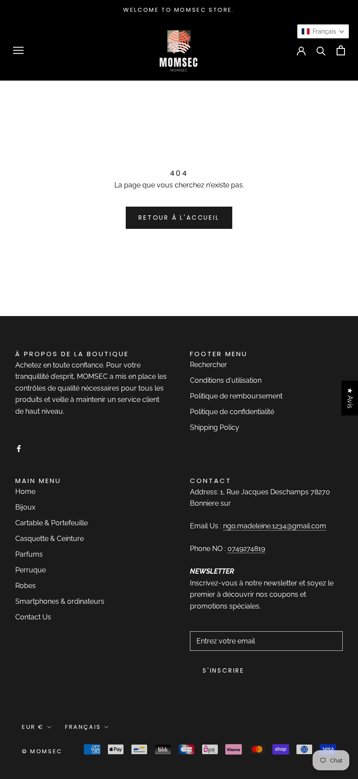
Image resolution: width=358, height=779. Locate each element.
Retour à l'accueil (178, 217)
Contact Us (33, 617)
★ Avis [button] (350, 398)
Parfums (29, 554)
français (83, 727)
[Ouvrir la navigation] (18, 50)
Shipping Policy (214, 427)
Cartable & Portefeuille (51, 523)
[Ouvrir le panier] (341, 50)
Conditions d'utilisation (226, 380)
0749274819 (246, 548)
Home (25, 491)
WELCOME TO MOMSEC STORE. (178, 10)
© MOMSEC (42, 751)
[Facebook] (18, 448)
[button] (323, 31)
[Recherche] (321, 50)
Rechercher (208, 365)
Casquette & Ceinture (49, 538)
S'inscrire (223, 670)
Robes (25, 586)
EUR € (33, 727)
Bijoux (25, 507)
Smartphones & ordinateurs (59, 601)
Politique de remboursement (236, 396)
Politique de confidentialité (232, 412)
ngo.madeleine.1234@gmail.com (274, 526)
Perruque (30, 570)
